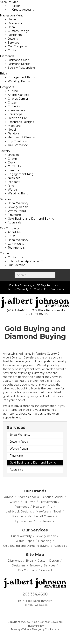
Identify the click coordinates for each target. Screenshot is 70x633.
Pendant (14, 182)
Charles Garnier (18, 98)
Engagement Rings (21, 77)
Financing (14, 214)
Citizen (12, 102)
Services (13, 42)
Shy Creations (17, 141)
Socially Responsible (21, 67)
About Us (14, 232)
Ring (11, 185)
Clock (11, 162)
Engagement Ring (20, 174)
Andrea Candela (18, 95)
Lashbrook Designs (21, 122)
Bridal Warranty (18, 203)
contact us (35, 413)
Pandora (13, 133)
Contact (13, 50)
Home (12, 19)
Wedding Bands (19, 81)
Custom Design (18, 31)
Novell (12, 129)
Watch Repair (17, 211)
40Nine (13, 91)
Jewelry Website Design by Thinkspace (35, 629)
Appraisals (14, 222)
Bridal (11, 27)
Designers (15, 35)
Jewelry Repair (18, 207)
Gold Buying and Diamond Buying (31, 218)
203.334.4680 (35, 594)
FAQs (11, 236)
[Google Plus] (28, 612)
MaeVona (14, 125)
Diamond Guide (18, 60)
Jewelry (13, 38)
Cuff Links (14, 166)
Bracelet (13, 155)
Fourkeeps (15, 114)
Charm (12, 158)
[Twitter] (47, 612)
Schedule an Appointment (26, 261)
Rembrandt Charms (21, 137)
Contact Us (15, 257)
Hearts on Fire (17, 118)
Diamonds (15, 23)
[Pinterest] (40, 612)
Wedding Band (18, 193)
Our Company (17, 46)
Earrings (13, 170)
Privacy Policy (35, 625)
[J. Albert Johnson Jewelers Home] (35, 302)
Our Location (16, 265)
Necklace (14, 178)
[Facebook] (21, 612)
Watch (12, 189)
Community (16, 244)
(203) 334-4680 (17, 310)
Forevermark (16, 110)
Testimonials (16, 247)
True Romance (18, 145)
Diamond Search (19, 64)
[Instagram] (34, 612)
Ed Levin (14, 106)
